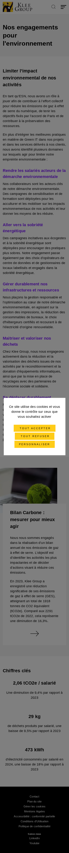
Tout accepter (34, 428)
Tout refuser (34, 436)
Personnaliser (34, 444)
